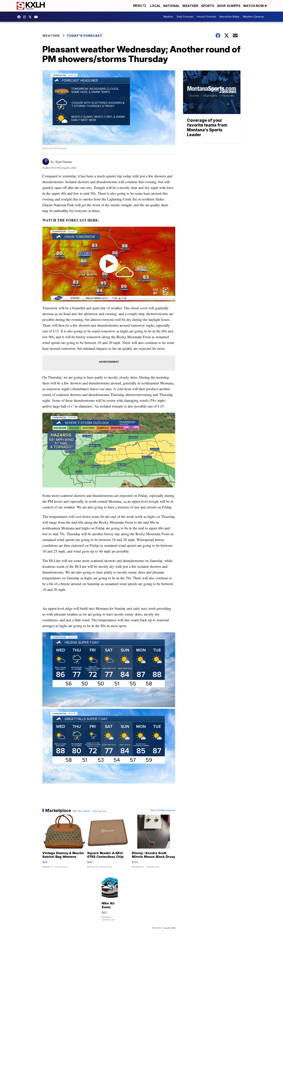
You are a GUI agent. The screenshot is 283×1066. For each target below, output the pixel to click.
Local (155, 6)
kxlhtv (19, 16)
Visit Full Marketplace (162, 810)
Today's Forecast (84, 36)
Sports (207, 6)
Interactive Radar (229, 17)
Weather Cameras (253, 17)
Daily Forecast (185, 17)
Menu (138, 5)
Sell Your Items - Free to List (89, 811)
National (171, 6)
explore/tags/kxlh (25, 16)
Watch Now (254, 6)
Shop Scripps (228, 6)
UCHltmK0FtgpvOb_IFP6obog (37, 16)
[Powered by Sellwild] (169, 928)
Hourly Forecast (206, 17)
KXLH (30, 16)
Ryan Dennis (63, 162)
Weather (190, 6)
